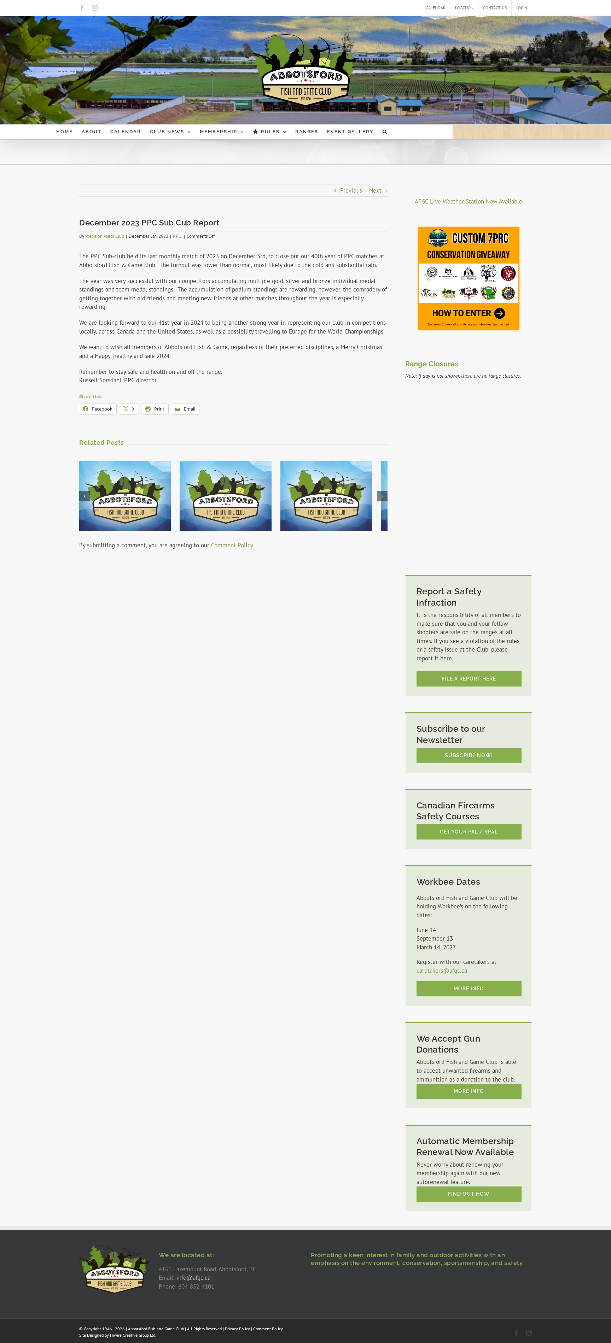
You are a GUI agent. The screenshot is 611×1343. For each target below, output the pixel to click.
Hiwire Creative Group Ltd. (133, 1335)
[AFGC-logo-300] (114, 1248)
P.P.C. (177, 236)
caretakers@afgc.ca (442, 970)
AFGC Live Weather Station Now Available (468, 201)
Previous (351, 190)
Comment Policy (232, 545)
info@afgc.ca (193, 1278)
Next (375, 190)
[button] (385, 132)
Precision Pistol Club (104, 236)
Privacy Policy (237, 1328)
